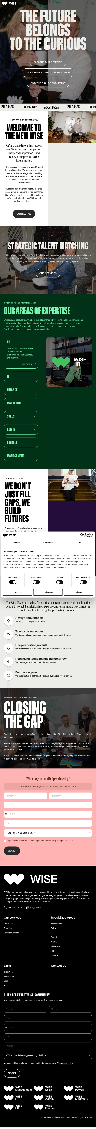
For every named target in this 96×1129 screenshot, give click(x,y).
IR (5, 985)
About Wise (9, 976)
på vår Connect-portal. (66, 786)
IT (52, 932)
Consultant (8, 923)
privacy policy (67, 840)
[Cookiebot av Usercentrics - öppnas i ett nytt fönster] (82, 535)
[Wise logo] (10, 3)
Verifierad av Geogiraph (54, 1117)
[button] (92, 3)
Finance (54, 955)
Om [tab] (79, 542)
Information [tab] (48, 542)
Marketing (55, 946)
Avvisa (17, 592)
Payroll (54, 937)
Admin (54, 941)
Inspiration (8, 971)
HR (52, 950)
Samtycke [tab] (16, 542)
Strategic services (11, 932)
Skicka (12, 850)
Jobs (6, 980)
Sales (53, 928)
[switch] (36, 582)
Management (56, 923)
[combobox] (6, 814)
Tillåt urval (48, 592)
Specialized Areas (63, 917)
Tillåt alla (78, 592)
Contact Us (58, 965)
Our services (12, 917)
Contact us (24, 214)
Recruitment (9, 928)
